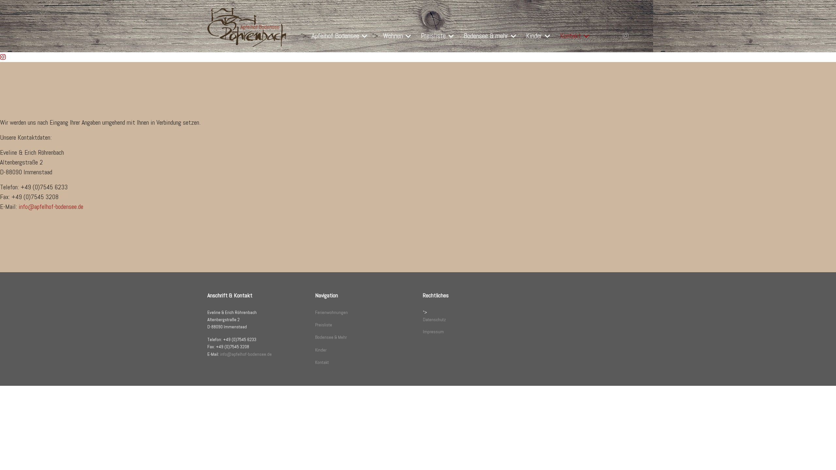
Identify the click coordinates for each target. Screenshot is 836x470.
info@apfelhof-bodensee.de (51, 206)
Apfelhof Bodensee (335, 35)
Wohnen (393, 35)
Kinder (534, 35)
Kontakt (570, 35)
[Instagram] (626, 36)
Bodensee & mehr (486, 35)
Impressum (433, 332)
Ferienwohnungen (331, 312)
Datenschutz (434, 319)
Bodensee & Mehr (331, 337)
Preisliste (433, 35)
